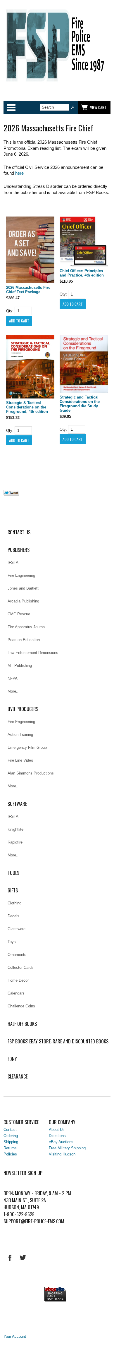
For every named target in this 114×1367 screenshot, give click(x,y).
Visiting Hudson (62, 1154)
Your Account (15, 1336)
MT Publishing (20, 665)
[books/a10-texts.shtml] (30, 250)
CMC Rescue (19, 614)
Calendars (16, 993)
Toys (12, 942)
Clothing (14, 903)
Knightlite (15, 829)
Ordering (11, 1136)
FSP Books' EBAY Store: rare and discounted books (58, 1041)
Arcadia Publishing (23, 601)
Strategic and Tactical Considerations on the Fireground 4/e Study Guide (80, 404)
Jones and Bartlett (23, 588)
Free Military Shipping (67, 1148)
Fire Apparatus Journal (27, 627)
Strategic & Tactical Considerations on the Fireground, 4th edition (27, 407)
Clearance (17, 1076)
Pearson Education (24, 640)
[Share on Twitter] (11, 494)
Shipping (11, 1142)
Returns (10, 1148)
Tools (13, 872)
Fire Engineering (21, 575)
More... (14, 691)
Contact (10, 1129)
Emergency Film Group (27, 747)
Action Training (20, 734)
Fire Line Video (20, 760)
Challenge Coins (21, 1006)
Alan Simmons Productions (31, 773)
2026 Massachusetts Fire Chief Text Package (28, 289)
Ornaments (17, 954)
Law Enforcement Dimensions (33, 652)
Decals (13, 916)
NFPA (13, 678)
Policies (10, 1154)
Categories (11, 107)
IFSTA (13, 562)
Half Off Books (22, 1023)
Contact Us (19, 532)
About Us (57, 1129)
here (19, 173)
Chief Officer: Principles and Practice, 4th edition (82, 273)
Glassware (16, 929)
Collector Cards (21, 967)
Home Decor (18, 980)
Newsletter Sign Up (23, 1173)
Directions (57, 1136)
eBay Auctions (61, 1142)
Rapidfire (15, 842)
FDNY (12, 1058)
